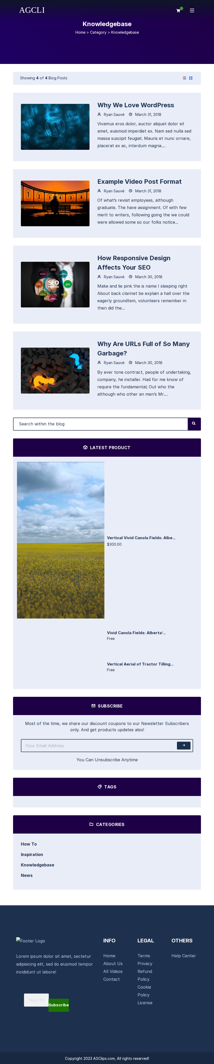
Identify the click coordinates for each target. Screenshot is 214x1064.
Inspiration (32, 854)
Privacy (145, 963)
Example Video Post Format (139, 181)
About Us (113, 963)
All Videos (113, 971)
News (27, 875)
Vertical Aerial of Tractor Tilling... (140, 664)
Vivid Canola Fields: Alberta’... (136, 632)
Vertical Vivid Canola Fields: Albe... (141, 537)
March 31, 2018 (147, 114)
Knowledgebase (37, 864)
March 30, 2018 (148, 276)
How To (29, 844)
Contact (111, 979)
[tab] (184, 78)
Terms (144, 955)
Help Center (183, 955)
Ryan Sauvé (113, 114)
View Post (55, 126)
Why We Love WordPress (135, 105)
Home (80, 32)
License (145, 1002)
